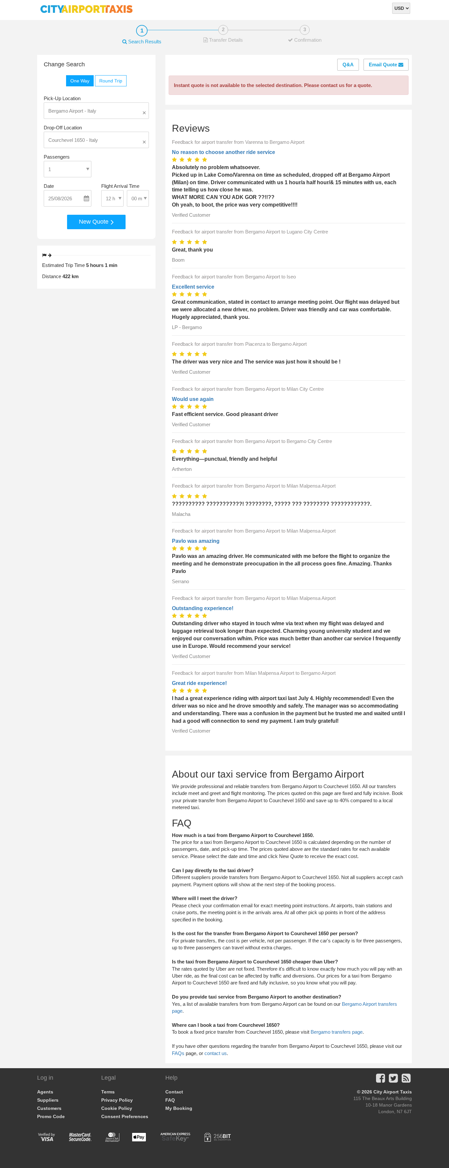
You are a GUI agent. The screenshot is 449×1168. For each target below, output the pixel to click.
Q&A (348, 64)
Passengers (57, 157)
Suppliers (48, 1100)
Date (49, 186)
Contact (174, 1091)
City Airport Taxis (392, 1091)
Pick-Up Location (62, 98)
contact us (215, 1053)
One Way (79, 80)
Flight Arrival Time (120, 186)
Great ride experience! (199, 683)
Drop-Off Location (63, 127)
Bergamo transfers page (337, 1032)
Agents (45, 1091)
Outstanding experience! (202, 608)
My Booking (178, 1108)
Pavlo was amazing (196, 541)
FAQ (170, 1100)
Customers (49, 1108)
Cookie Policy (116, 1108)
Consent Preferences (124, 1116)
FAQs (178, 1053)
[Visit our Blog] (406, 1080)
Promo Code (51, 1116)
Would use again (193, 399)
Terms (108, 1091)
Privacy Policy (117, 1100)
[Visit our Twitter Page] (393, 1080)
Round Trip (110, 80)
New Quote (94, 221)
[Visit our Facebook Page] (380, 1080)
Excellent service (193, 287)
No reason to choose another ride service (223, 152)
